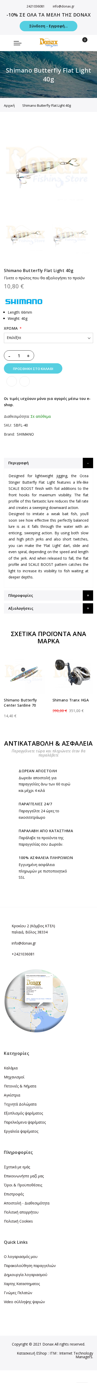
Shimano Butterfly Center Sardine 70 (20, 703)
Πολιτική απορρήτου (21, 1212)
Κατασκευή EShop (32, 1353)
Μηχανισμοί (14, 1077)
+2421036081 (23, 954)
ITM (53, 1353)
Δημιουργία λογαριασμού (25, 1274)
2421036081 (36, 6)
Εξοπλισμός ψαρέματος (23, 1113)
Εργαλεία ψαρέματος (21, 1131)
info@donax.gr (63, 6)
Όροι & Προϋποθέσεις (23, 1185)
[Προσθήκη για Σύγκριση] (24, 381)
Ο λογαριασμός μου (21, 1256)
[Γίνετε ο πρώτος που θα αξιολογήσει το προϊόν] (24, 711)
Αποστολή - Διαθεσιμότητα (26, 1203)
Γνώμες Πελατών (18, 1292)
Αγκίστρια (12, 1095)
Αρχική (9, 105)
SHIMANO (25, 434)
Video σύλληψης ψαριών (24, 1301)
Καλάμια (11, 1067)
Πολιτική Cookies (18, 1221)
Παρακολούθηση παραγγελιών (30, 1265)
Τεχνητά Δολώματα (20, 1104)
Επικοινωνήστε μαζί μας (24, 1175)
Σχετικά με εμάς (17, 1166)
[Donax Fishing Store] (49, 42)
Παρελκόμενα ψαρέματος (25, 1122)
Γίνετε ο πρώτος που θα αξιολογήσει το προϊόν (44, 277)
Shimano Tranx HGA (71, 700)
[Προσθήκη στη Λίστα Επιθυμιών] (11, 381)
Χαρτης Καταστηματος (22, 1283)
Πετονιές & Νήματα (20, 1086)
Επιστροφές (14, 1194)
